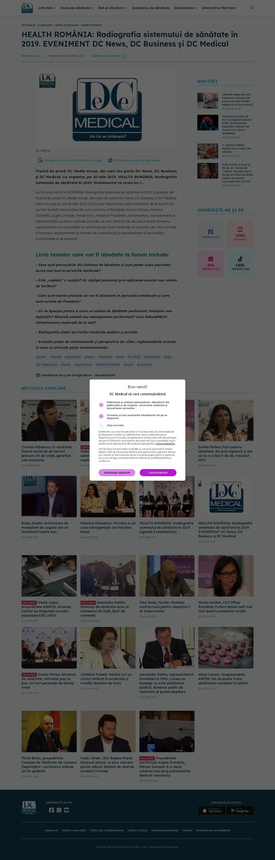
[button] (137, 425)
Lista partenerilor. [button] (165, 443)
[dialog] (137, 430)
